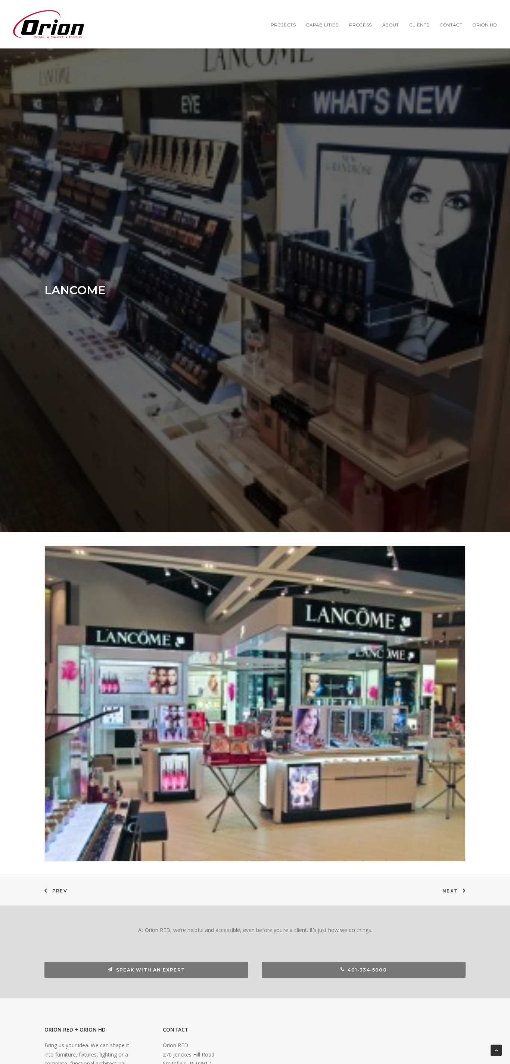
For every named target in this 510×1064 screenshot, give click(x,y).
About (390, 25)
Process (360, 25)
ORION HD (485, 25)
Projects (283, 25)
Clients (419, 25)
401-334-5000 (367, 970)
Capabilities (322, 25)
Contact (451, 25)
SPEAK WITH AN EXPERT (150, 970)
